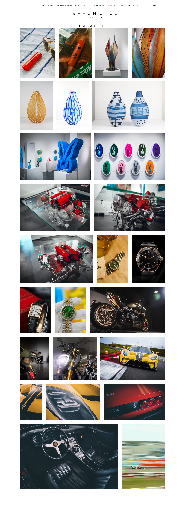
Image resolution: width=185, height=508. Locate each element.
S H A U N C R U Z (95, 13)
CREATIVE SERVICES (96, 17)
